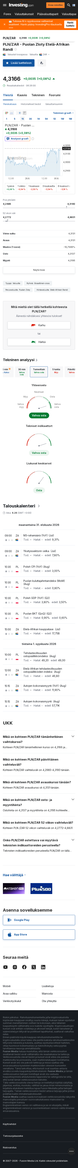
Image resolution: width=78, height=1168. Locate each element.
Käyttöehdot (9, 1124)
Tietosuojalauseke (13, 1136)
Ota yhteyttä (49, 1001)
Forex (7, 14)
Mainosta (47, 993)
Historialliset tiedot (31, 104)
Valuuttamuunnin (54, 104)
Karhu (41, 325)
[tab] (21, 371)
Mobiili (7, 986)
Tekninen (38, 95)
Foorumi (54, 95)
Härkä (42, 341)
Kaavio (22, 95)
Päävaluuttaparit (47, 14)
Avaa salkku (10, 993)
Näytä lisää (39, 270)
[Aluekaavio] (12, 113)
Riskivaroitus (10, 1147)
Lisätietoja (48, 986)
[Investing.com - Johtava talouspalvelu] (21, 5)
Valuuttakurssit (24, 14)
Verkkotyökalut (12, 1001)
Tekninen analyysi (18, 360)
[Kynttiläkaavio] (7, 113)
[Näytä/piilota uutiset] (24, 113)
